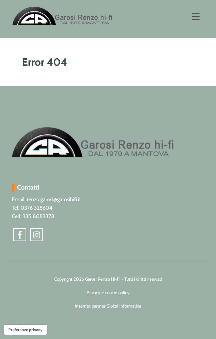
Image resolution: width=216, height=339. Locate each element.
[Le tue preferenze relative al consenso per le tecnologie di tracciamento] (25, 330)
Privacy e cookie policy (108, 292)
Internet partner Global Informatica (108, 306)
